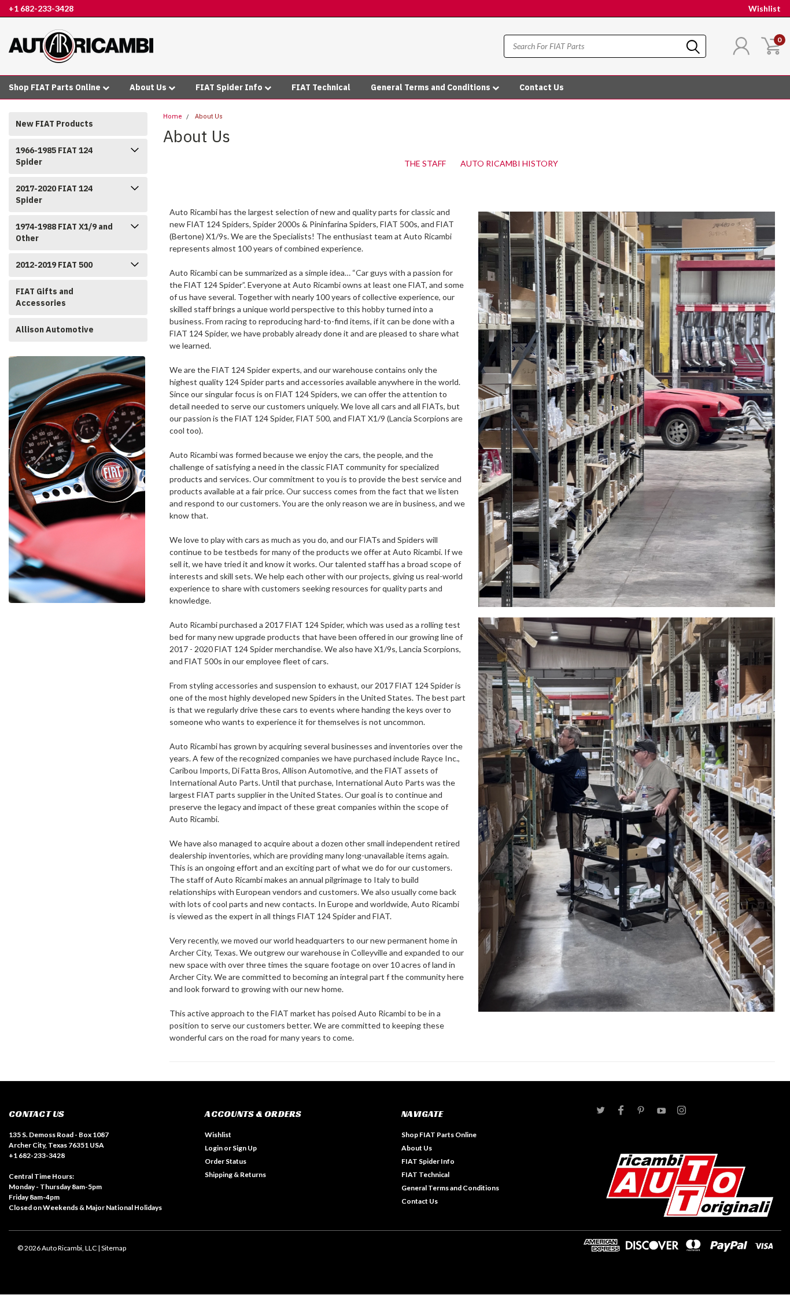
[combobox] (605, 46)
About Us (149, 87)
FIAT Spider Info (229, 87)
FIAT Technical (320, 87)
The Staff (425, 163)
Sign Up (244, 1148)
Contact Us (541, 87)
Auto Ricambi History (509, 163)
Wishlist (764, 8)
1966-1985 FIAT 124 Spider (54, 156)
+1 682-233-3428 (41, 8)
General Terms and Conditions (431, 87)
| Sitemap (112, 1248)
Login (214, 1148)
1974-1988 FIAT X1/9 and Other (64, 232)
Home (172, 116)
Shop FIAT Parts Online (55, 87)
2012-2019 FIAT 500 (54, 265)
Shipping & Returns (235, 1174)
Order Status (225, 1161)
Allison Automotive (55, 329)
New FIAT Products (54, 124)
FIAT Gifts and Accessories (44, 297)
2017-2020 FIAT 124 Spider (54, 194)
